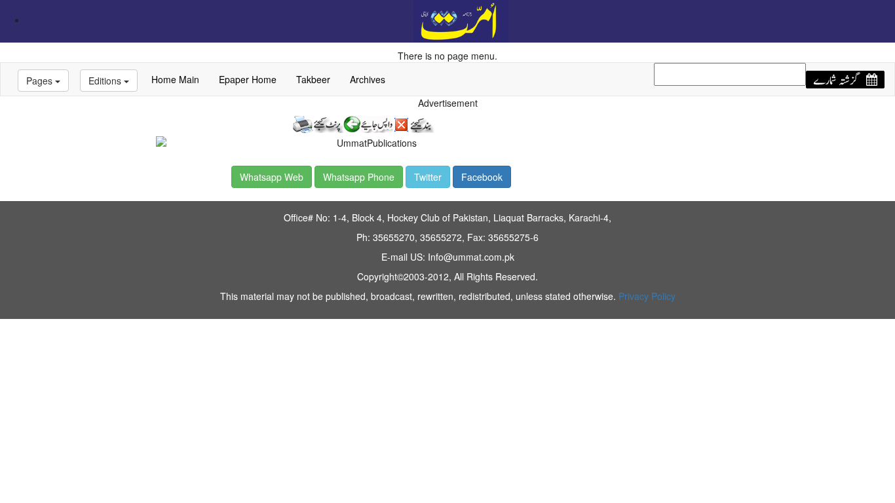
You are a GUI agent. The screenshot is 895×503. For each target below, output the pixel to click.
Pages (40, 80)
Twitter (428, 176)
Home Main (175, 79)
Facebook (482, 176)
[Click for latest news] (460, 19)
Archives (367, 79)
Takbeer (313, 79)
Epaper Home (247, 79)
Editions (106, 80)
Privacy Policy (647, 296)
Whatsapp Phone (358, 176)
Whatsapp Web (271, 176)
